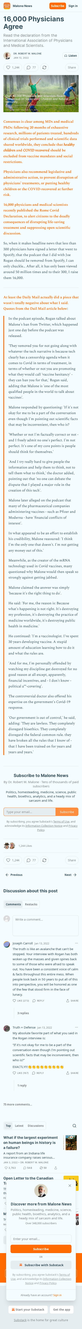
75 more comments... (17, 1104)
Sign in (73, 6)
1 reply (21, 1085)
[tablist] (21, 904)
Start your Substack (30, 1309)
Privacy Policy (48, 1283)
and (19, 150)
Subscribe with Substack (44, 1265)
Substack (20, 1320)
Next (68, 875)
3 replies (23, 1013)
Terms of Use (61, 821)
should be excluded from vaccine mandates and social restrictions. (38, 156)
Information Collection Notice (43, 826)
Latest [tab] (19, 1126)
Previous (16, 875)
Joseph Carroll (23, 943)
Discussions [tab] (36, 1126)
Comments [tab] (13, 904)
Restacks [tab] (31, 904)
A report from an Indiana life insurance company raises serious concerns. (27, 1155)
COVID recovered (36, 150)
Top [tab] (8, 1126)
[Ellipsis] (76, 943)
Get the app (61, 1309)
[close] (69, 1185)
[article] (41, 1152)
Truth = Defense (24, 1027)
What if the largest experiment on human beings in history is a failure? (30, 1142)
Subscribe (57, 6)
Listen (73, 56)
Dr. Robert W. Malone (27, 53)
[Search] (74, 1126)
